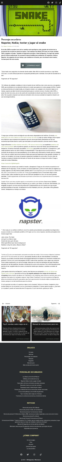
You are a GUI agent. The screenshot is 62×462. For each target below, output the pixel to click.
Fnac (31, 442)
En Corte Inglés (31, 440)
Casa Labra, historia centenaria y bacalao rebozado (31, 383)
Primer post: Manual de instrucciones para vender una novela (31, 389)
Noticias (31, 354)
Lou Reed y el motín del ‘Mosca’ (31, 376)
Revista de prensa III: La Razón (31, 416)
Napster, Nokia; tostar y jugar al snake (31, 381)
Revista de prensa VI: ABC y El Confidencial (31, 409)
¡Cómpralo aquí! (33, 65)
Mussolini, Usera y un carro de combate (31, 385)
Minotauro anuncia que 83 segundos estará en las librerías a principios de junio (31, 426)
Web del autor (31, 363)
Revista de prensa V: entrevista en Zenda (31, 412)
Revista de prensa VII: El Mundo (31, 407)
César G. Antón (7, 46)
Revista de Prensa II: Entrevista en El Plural (31, 418)
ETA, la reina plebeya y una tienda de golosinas (31, 391)
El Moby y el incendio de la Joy (31, 378)
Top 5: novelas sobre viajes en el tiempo (31, 393)
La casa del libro (31, 448)
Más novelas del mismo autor (31, 365)
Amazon (31, 444)
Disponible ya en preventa (31, 428)
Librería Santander (31, 446)
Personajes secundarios (31, 356)
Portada (31, 352)
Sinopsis (31, 358)
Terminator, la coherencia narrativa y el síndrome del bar (31, 396)
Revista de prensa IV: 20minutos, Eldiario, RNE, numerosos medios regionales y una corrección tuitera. (31, 414)
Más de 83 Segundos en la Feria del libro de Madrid (31, 424)
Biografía (31, 360)
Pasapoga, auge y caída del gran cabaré (31, 387)
